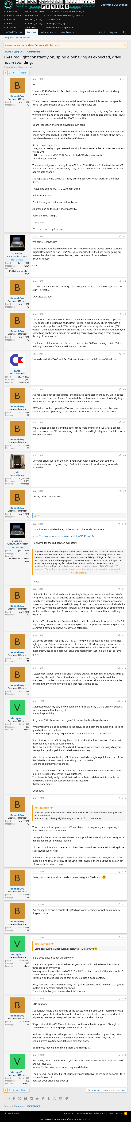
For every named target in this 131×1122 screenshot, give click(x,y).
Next (23, 72)
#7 (124, 422)
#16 (124, 871)
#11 (124, 589)
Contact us (69, 1113)
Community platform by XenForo (65, 1119)
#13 (124, 668)
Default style (12, 1113)
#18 (124, 937)
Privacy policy (100, 1113)
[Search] (124, 32)
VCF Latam (10, 27)
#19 (124, 998)
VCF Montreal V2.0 (14, 15)
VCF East (8, 23)
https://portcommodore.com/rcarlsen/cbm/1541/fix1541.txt (65, 536)
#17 (124, 904)
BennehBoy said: (42, 943)
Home (119, 1113)
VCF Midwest (11, 11)
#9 (124, 491)
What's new (47, 32)
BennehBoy (11, 67)
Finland (26, 729)
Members (66, 32)
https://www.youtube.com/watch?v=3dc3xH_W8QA (86, 857)
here (56, 45)
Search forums (23, 37)
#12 (124, 635)
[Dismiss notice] (124, 45)
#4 (124, 314)
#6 (124, 389)
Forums (31, 32)
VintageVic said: (42, 807)
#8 (124, 455)
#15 (124, 798)
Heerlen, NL (24, 382)
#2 (124, 236)
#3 (124, 281)
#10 (124, 524)
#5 (124, 353)
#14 (124, 701)
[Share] (120, 79)
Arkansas (25, 483)
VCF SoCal (9, 19)
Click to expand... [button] (79, 572)
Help (111, 1113)
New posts (9, 37)
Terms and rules (84, 1113)
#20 (124, 1055)
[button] (56, 32)
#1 (124, 79)
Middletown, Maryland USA (19, 272)
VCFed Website (14, 32)
